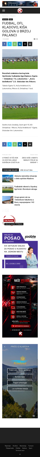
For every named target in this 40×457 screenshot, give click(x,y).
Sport (10, 19)
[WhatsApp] (14, 44)
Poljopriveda (10, 448)
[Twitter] (9, 44)
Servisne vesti (20, 450)
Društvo (15, 446)
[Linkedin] (20, 44)
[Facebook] (4, 44)
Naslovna (5, 16)
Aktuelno (13, 16)
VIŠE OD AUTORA (26, 170)
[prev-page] (3, 210)
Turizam (30, 446)
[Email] (25, 44)
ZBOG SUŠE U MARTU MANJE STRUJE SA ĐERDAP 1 (30, 160)
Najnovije (8, 446)
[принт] (30, 44)
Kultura (24, 448)
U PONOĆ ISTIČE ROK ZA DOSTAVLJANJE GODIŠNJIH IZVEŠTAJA (10, 160)
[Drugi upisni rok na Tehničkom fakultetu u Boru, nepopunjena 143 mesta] (7, 200)
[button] (3, 11)
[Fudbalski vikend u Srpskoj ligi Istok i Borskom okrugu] (7, 189)
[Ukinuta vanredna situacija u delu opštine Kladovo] (7, 178)
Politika (18, 448)
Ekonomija (23, 446)
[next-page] (7, 210)
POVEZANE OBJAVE (11, 170)
